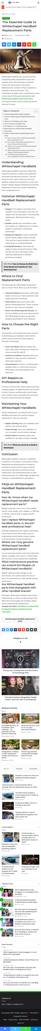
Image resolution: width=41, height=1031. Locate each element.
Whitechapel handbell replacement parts (17, 99)
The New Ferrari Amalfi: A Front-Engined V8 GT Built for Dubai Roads (27, 795)
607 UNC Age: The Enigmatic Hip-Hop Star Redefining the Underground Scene (26, 911)
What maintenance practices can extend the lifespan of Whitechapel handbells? (21, 151)
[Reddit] (23, 629)
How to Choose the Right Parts (15, 124)
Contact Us (34, 1019)
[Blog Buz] (13, 2)
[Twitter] (7, 629)
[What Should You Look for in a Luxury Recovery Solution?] (30, 718)
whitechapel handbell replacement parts (21, 620)
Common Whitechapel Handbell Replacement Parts (19, 118)
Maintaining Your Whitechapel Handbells (18, 128)
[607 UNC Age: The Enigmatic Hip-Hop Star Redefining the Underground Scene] (7, 912)
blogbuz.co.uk (8, 35)
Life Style (12, 14)
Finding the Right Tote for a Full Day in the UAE (20, 7)
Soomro (24, 1016)
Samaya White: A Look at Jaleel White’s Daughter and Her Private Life (26, 814)
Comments (33, 769)
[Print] (35, 629)
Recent (6, 769)
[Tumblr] (15, 629)
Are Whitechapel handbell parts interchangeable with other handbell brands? (21, 155)
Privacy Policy (13, 1019)
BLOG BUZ (34, 1013)
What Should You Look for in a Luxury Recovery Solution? (30, 728)
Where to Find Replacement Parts (16, 121)
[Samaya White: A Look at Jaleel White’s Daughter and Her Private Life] (8, 815)
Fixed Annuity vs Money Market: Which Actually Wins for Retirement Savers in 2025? (30, 837)
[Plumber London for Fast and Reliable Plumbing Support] (8, 778)
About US (20, 1023)
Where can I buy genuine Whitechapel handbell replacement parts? (22, 147)
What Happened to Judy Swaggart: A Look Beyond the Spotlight (26, 892)
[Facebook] (3, 629)
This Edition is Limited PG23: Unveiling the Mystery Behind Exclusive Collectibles (20, 609)
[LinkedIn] (11, 629)
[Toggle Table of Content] (34, 111)
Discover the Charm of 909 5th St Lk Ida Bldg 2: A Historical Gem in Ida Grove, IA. (27, 932)
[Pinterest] (19, 629)
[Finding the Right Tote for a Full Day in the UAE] (8, 806)
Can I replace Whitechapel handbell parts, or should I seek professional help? (21, 143)
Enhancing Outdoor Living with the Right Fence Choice (29, 754)
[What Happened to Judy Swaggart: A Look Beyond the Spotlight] (7, 893)
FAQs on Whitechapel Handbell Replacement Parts (20, 134)
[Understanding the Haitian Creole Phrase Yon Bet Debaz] (7, 903)
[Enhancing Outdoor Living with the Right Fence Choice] (30, 744)
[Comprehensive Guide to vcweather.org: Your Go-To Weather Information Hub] (7, 922)
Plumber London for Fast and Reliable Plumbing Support (10, 846)
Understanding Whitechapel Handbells (17, 114)
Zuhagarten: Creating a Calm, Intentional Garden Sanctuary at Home (10, 755)
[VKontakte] (27, 629)
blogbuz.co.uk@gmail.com (14, 1004)
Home (5, 14)
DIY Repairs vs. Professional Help (15, 126)
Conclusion (8, 131)
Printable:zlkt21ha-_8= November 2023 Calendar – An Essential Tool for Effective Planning (10, 730)
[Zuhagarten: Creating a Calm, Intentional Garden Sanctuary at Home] (11, 744)
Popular (19, 769)
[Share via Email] (31, 629)
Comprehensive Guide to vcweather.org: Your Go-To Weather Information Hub (25, 922)
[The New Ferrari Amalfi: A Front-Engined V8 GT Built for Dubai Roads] (8, 796)
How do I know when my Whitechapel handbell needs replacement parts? (21, 139)
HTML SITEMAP (24, 1019)
